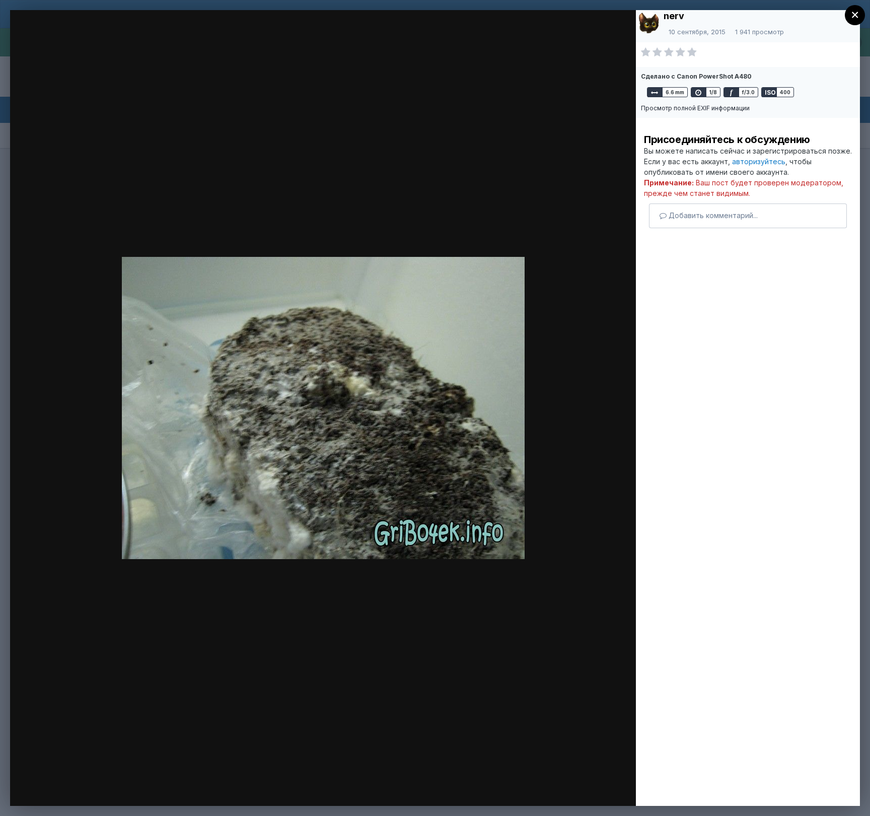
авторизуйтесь (758, 161)
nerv (674, 16)
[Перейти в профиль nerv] (648, 22)
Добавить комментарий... (712, 215)
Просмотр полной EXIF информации (695, 108)
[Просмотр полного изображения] (613, 33)
